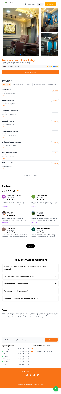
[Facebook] (23, 375)
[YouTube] (30, 375)
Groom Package (52, 84)
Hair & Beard (6, 84)
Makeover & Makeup (39, 84)
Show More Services (30, 175)
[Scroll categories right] (58, 84)
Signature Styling (18, 84)
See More (30, 246)
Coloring (28, 84)
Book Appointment (30, 72)
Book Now (55, 90)
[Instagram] (27, 375)
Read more (5, 206)
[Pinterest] (38, 375)
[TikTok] (34, 375)
